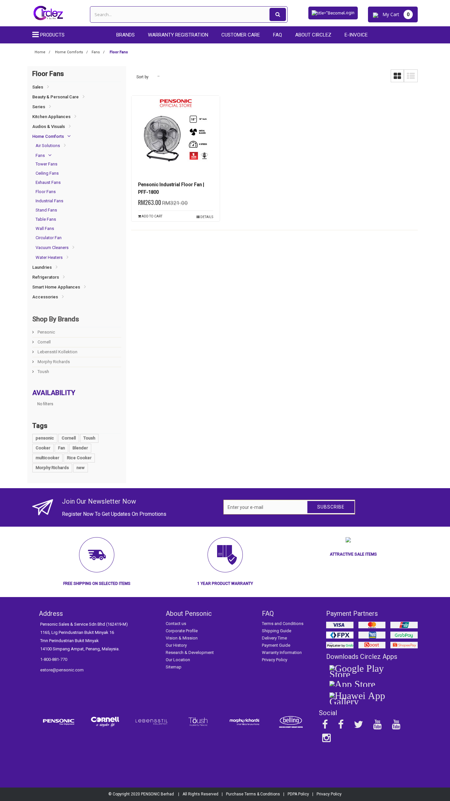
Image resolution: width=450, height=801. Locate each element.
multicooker (47, 457)
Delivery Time (274, 638)
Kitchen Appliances (51, 116)
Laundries (42, 267)
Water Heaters (49, 257)
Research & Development (190, 652)
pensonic (45, 438)
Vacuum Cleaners (52, 247)
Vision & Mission (182, 638)
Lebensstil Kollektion (57, 351)
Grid (397, 76)
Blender (80, 447)
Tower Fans (46, 164)
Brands (125, 35)
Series (38, 106)
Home (40, 52)
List (411, 76)
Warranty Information (282, 652)
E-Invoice (356, 35)
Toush (43, 371)
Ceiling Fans (47, 173)
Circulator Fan (49, 237)
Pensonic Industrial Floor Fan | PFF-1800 (171, 188)
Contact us (176, 623)
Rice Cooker (79, 457)
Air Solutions (48, 145)
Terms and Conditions (282, 623)
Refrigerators (45, 277)
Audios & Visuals (48, 126)
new (80, 467)
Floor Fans (46, 191)
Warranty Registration (178, 35)
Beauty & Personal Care (55, 96)
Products (52, 35)
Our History (176, 645)
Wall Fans (45, 228)
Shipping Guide (276, 630)
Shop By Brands (55, 319)
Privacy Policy (274, 659)
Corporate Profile (182, 630)
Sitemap (174, 666)
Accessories (45, 296)
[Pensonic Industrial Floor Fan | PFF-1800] (175, 137)
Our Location (178, 659)
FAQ (277, 35)
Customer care (240, 35)
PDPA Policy (298, 794)
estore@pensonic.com (62, 669)
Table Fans (46, 219)
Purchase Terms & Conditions (253, 794)
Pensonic (46, 332)
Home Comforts (48, 136)
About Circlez (313, 35)
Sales (37, 87)
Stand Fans (46, 210)
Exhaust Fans (48, 182)
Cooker (43, 447)
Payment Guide (276, 645)
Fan (61, 447)
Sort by (142, 77)
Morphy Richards (53, 361)
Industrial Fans (49, 200)
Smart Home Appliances (56, 287)
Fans (40, 155)
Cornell (44, 341)
